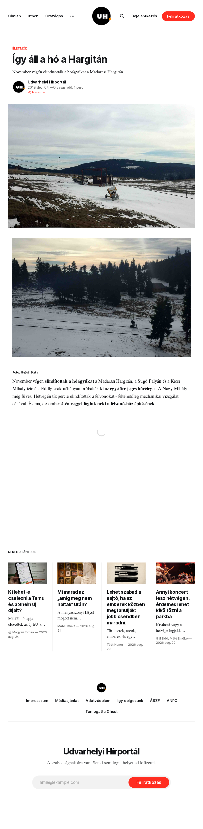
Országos (54, 16)
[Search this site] (122, 16)
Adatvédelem (98, 700)
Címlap (14, 16)
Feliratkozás (178, 16)
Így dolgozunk (130, 700)
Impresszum (37, 700)
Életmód (19, 48)
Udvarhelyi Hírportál (47, 82)
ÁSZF (155, 700)
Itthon (33, 16)
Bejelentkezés (144, 16)
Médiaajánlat (67, 700)
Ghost (112, 711)
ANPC (172, 700)
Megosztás (39, 92)
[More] (72, 16)
